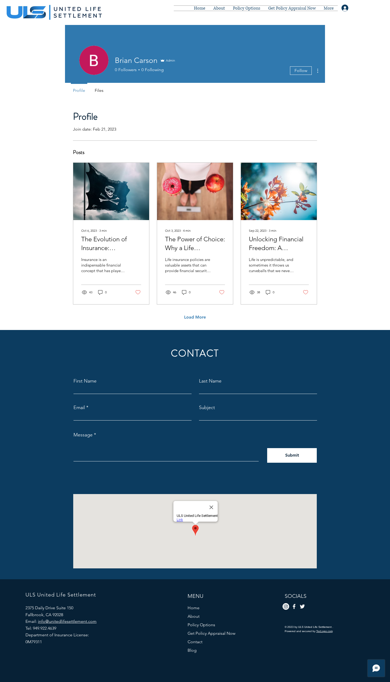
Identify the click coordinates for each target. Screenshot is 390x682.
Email (79, 407)
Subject (207, 407)
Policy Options (201, 624)
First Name (85, 381)
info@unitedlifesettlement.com (67, 621)
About (194, 616)
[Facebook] (294, 606)
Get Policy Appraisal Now (211, 633)
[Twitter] (302, 606)
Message (83, 434)
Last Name (210, 381)
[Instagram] (286, 606)
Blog (192, 650)
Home (194, 607)
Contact (195, 641)
